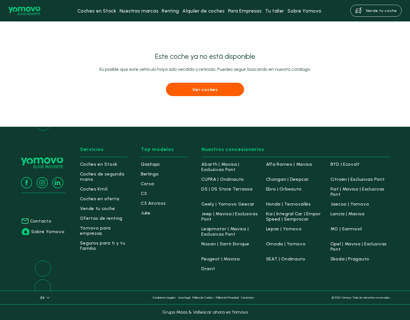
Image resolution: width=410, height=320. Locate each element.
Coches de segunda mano (102, 176)
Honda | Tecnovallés (288, 204)
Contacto (41, 221)
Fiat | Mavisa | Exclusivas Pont (358, 191)
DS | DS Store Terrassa (226, 189)
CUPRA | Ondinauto (222, 179)
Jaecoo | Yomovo (350, 204)
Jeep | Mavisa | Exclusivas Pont (229, 216)
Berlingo (150, 174)
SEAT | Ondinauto (285, 259)
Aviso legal (184, 297)
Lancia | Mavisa (348, 213)
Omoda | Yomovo (286, 243)
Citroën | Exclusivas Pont (358, 179)
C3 (144, 193)
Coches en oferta (99, 198)
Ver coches (205, 89)
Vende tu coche (97, 208)
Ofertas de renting (101, 218)
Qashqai (150, 164)
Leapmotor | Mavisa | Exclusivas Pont (225, 231)
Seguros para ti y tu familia (102, 245)
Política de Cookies (203, 297)
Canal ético (247, 297)
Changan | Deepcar (287, 179)
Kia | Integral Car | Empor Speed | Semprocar (293, 216)
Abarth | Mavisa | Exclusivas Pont (220, 167)
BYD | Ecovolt (345, 164)
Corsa (147, 183)
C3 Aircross (153, 203)
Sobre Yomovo (47, 231)
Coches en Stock (98, 164)
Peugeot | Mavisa (220, 259)
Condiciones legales (164, 297)
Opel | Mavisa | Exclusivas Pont (359, 246)
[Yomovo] (24, 11)
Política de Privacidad (227, 297)
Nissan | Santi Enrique (225, 243)
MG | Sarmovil (346, 228)
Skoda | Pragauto (350, 259)
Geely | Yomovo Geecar (228, 204)
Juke (146, 213)
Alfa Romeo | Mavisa (289, 164)
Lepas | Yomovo (284, 228)
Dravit (208, 268)
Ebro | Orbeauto (284, 189)
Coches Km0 (94, 189)
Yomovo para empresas (95, 230)
